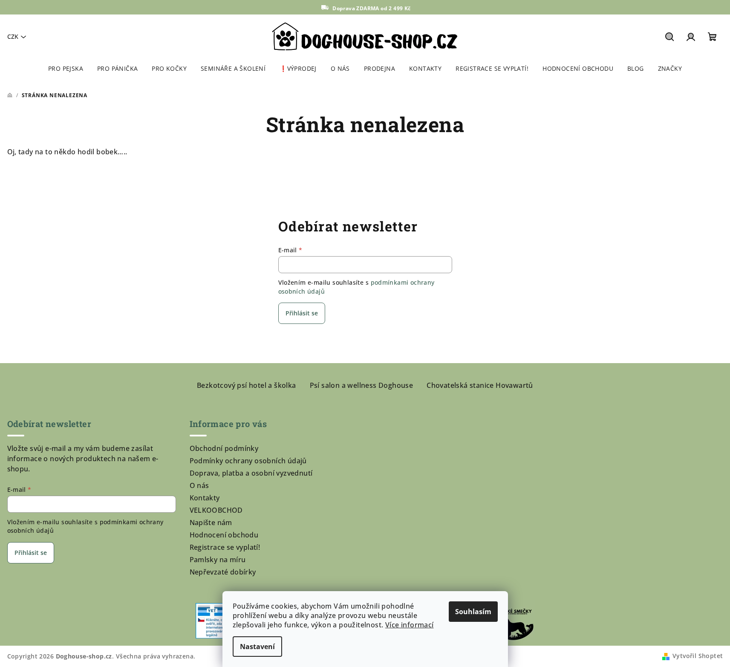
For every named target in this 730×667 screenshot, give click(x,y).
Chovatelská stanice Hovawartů (480, 385)
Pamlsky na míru (218, 559)
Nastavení (257, 646)
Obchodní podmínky (224, 448)
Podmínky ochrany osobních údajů (248, 460)
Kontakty (205, 497)
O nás (199, 485)
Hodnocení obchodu (224, 535)
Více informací (409, 624)
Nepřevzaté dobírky (223, 572)
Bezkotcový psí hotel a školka (246, 385)
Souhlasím (473, 611)
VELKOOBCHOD (216, 510)
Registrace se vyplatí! (225, 547)
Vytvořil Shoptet (697, 656)
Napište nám (211, 522)
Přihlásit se (302, 313)
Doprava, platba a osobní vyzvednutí (251, 473)
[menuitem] (65, 68)
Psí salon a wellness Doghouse (361, 385)
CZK (12, 36)
